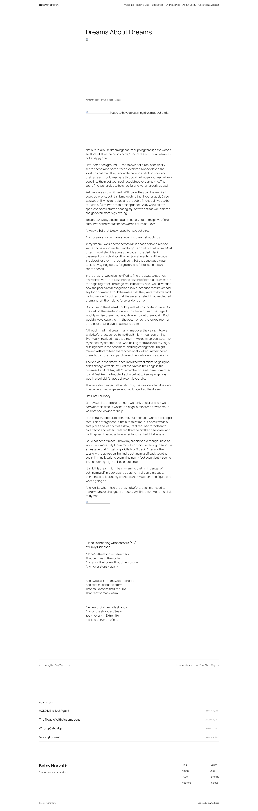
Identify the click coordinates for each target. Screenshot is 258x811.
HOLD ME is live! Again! (54, 710)
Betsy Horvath (49, 5)
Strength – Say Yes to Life (56, 665)
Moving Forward (49, 737)
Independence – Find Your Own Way (195, 665)
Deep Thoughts (115, 99)
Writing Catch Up (50, 728)
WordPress (214, 803)
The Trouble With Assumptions (59, 719)
